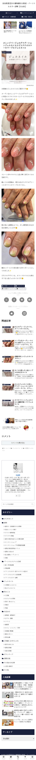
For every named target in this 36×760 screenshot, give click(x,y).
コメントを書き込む (18, 443)
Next (35, 28)
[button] (29, 299)
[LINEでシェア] (21, 299)
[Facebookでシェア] (14, 299)
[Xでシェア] (6, 299)
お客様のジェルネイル (9, 288)
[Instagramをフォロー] (24, 313)
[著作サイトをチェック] (11, 313)
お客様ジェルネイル (9, 286)
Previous (1, 28)
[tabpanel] (10, 28)
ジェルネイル (20, 286)
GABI (18, 475)
